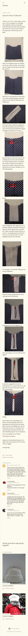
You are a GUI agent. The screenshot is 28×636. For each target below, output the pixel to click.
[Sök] (25, 2)
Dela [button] (3, 455)
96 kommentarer (10, 618)
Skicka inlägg (9, 455)
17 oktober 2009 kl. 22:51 (13, 482)
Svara (8, 478)
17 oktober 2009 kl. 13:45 (14, 465)
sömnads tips (10, 457)
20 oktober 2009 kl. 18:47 (13, 510)
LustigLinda (10, 509)
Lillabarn (12, 21)
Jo (7, 465)
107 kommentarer (10, 588)
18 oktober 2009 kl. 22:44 (13, 494)
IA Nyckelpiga (11, 481)
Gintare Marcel (17, 631)
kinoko (5, 5)
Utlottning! (7, 586)
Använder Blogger (15, 628)
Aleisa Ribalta (10, 493)
